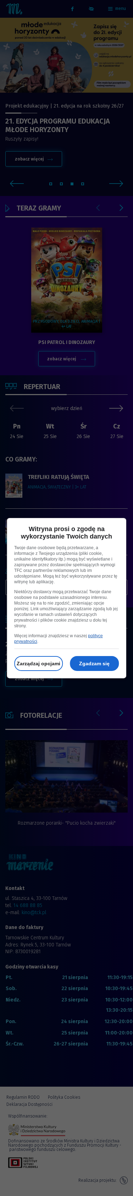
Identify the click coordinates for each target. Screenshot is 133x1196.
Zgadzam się (94, 663)
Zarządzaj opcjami (38, 663)
